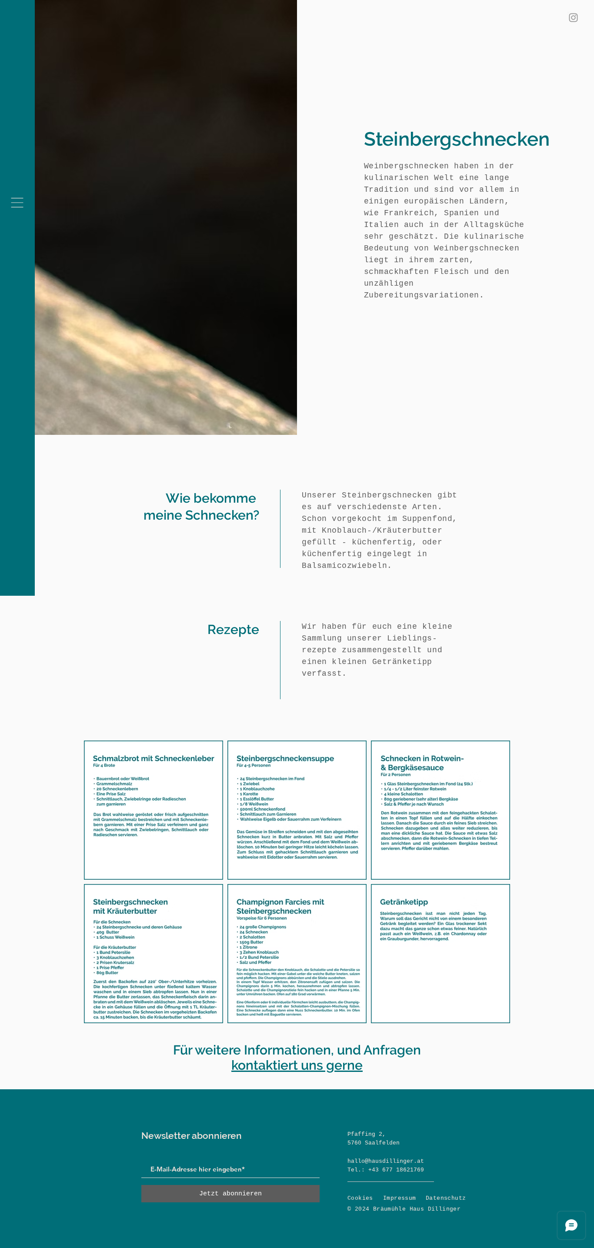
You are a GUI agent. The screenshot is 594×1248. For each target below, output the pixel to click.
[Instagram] (573, 17)
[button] (17, 202)
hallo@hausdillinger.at (385, 1161)
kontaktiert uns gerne (297, 1065)
